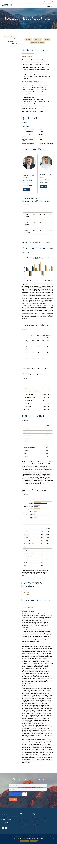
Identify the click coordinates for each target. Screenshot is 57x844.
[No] (53, 839)
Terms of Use (36, 827)
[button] (37, 607)
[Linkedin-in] (6, 827)
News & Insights (24, 824)
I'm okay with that (25, 840)
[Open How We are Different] (36, 4)
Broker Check (36, 830)
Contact (22, 827)
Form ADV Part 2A (37, 821)
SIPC (46, 818)
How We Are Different (25, 821)
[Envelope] (2, 827)
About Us (22, 818)
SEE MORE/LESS (28, 607)
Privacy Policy (36, 824)
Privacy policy (34, 840)
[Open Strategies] (45, 4)
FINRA (46, 821)
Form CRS (35, 818)
